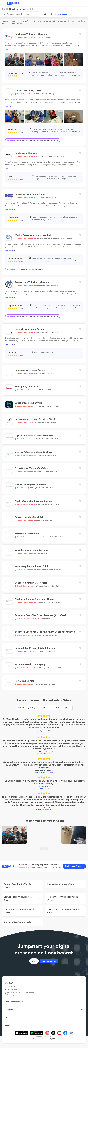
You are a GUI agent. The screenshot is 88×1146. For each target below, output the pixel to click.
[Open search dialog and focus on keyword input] (4, 14)
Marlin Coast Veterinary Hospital (44, 772)
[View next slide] (46, 848)
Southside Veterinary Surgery (44, 809)
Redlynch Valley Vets (44, 788)
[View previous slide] (42, 848)
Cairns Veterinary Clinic (44, 753)
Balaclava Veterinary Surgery (44, 732)
